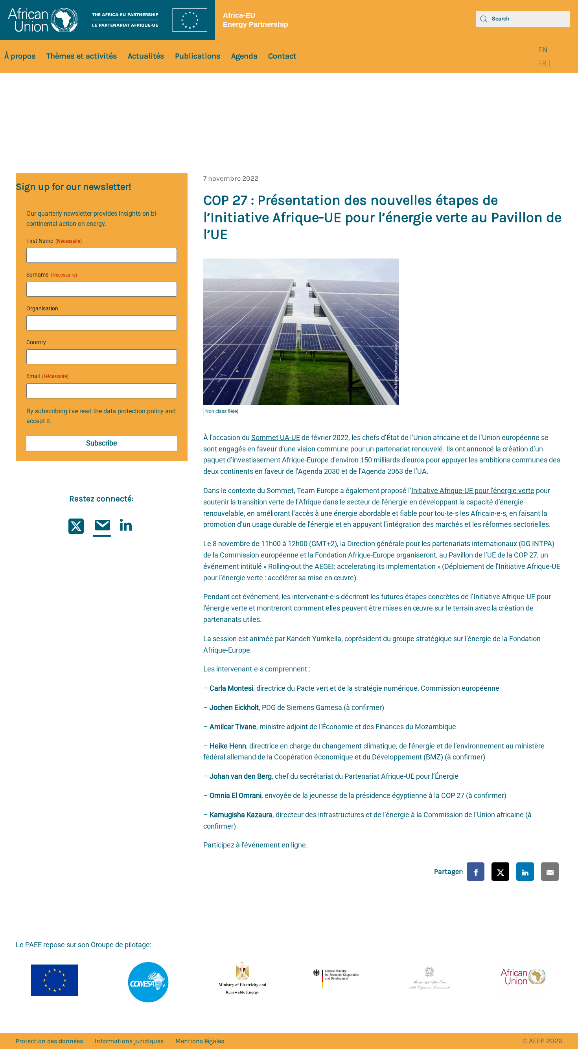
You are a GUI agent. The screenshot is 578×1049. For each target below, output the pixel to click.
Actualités (146, 56)
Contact (282, 56)
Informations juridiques (129, 1041)
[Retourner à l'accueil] (107, 20)
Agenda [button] (244, 56)
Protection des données (49, 1041)
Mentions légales (199, 1041)
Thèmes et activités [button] (81, 56)
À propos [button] (20, 56)
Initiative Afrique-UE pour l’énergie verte (472, 490)
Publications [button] (198, 56)
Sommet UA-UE (275, 437)
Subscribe (101, 443)
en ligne (294, 845)
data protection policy (133, 411)
